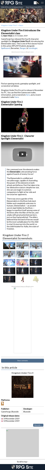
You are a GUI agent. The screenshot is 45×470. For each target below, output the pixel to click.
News (21, 25)
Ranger (23, 48)
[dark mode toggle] (37, 2)
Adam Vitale (7, 36)
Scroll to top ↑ (22, 462)
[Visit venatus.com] (37, 74)
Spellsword (5, 48)
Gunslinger (32, 48)
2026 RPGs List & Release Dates (12, 7)
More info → (38, 425)
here (28, 95)
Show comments (22, 360)
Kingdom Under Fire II (9, 25)
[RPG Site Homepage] (12, 3)
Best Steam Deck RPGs (34, 7)
